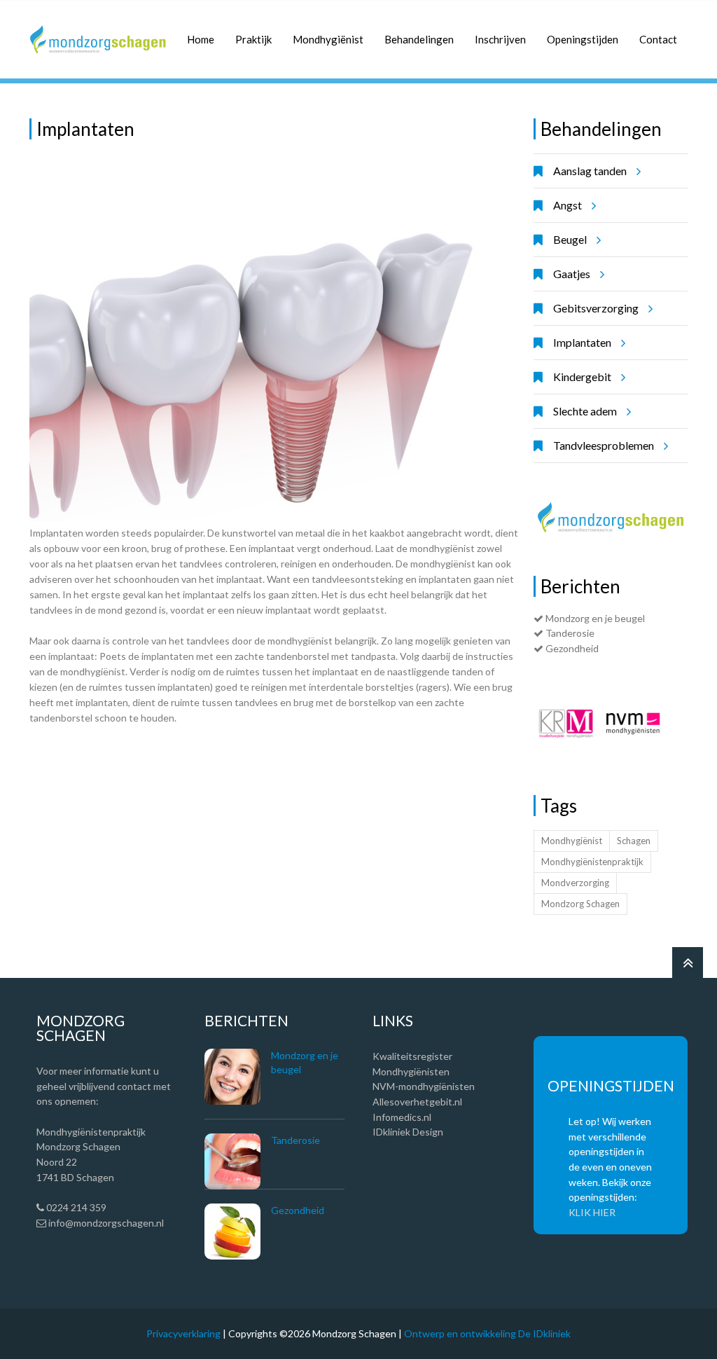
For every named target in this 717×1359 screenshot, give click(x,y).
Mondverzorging (575, 882)
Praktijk (253, 39)
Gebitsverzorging (596, 308)
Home (200, 39)
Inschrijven (500, 39)
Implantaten (582, 342)
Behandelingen (419, 39)
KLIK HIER (592, 1212)
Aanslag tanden (590, 170)
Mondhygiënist (328, 39)
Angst (567, 205)
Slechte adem (585, 411)
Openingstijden (582, 39)
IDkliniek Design (408, 1132)
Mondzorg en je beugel (594, 618)
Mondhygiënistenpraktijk (592, 861)
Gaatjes (571, 273)
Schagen (633, 840)
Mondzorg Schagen (580, 903)
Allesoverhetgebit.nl (417, 1102)
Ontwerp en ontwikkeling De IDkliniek (487, 1333)
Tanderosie (568, 633)
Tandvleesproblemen (603, 445)
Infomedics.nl (402, 1117)
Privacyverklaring (183, 1333)
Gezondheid (571, 648)
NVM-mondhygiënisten (424, 1086)
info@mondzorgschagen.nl (105, 1223)
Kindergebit (582, 376)
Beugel (570, 239)
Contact (658, 39)
